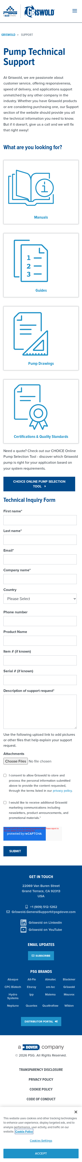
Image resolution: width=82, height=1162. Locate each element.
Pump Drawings (41, 363)
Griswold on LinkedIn (45, 922)
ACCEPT (41, 1153)
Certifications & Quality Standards (41, 436)
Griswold (69, 987)
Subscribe (43, 956)
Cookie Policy (41, 1089)
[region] (41, 1134)
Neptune (13, 1005)
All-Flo (32, 979)
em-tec (50, 987)
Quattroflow (50, 1005)
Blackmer (69, 979)
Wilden (69, 1005)
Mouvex (69, 994)
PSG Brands (41, 971)
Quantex (31, 1005)
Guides (41, 290)
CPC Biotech (13, 987)
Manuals (41, 217)
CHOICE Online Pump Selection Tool (39, 484)
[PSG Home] (12, 11)
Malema (50, 994)
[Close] (76, 1112)
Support (27, 35)
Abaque (13, 979)
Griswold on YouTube (45, 929)
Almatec (50, 979)
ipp (31, 994)
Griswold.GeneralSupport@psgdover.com (44, 911)
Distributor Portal (39, 1021)
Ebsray (31, 987)
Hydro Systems (12, 996)
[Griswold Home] (44, 11)
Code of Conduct (41, 1099)
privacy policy (62, 790)
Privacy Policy (41, 1079)
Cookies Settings (41, 1140)
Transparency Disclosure (41, 1069)
